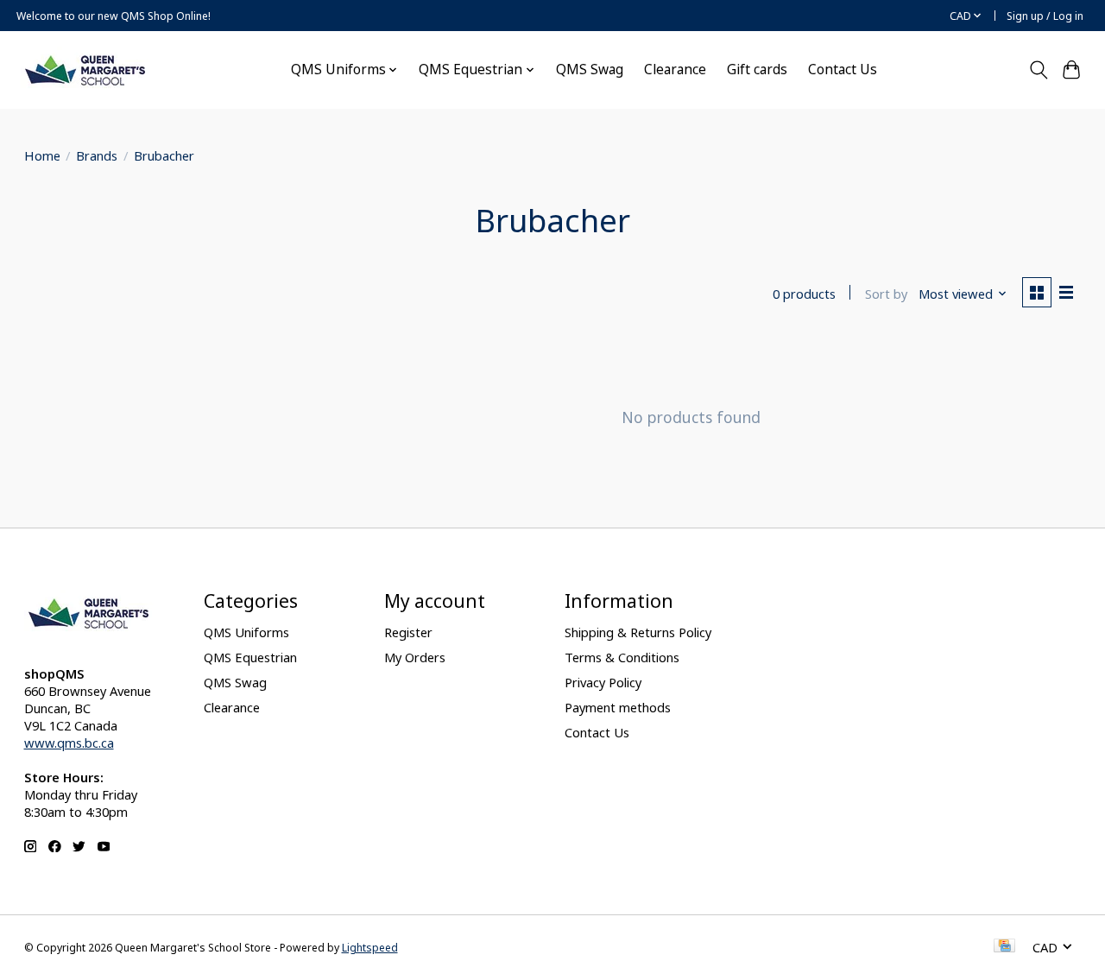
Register (408, 632)
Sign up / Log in (1045, 16)
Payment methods (618, 707)
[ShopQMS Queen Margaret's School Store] (85, 69)
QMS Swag (589, 69)
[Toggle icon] (1038, 69)
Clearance (675, 69)
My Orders (414, 657)
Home (42, 155)
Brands (96, 155)
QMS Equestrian (250, 657)
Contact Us (842, 69)
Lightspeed (370, 947)
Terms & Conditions (622, 657)
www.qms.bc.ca (69, 742)
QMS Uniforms (246, 632)
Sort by (886, 293)
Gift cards (757, 69)
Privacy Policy (603, 682)
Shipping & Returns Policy (638, 632)
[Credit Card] (1004, 947)
